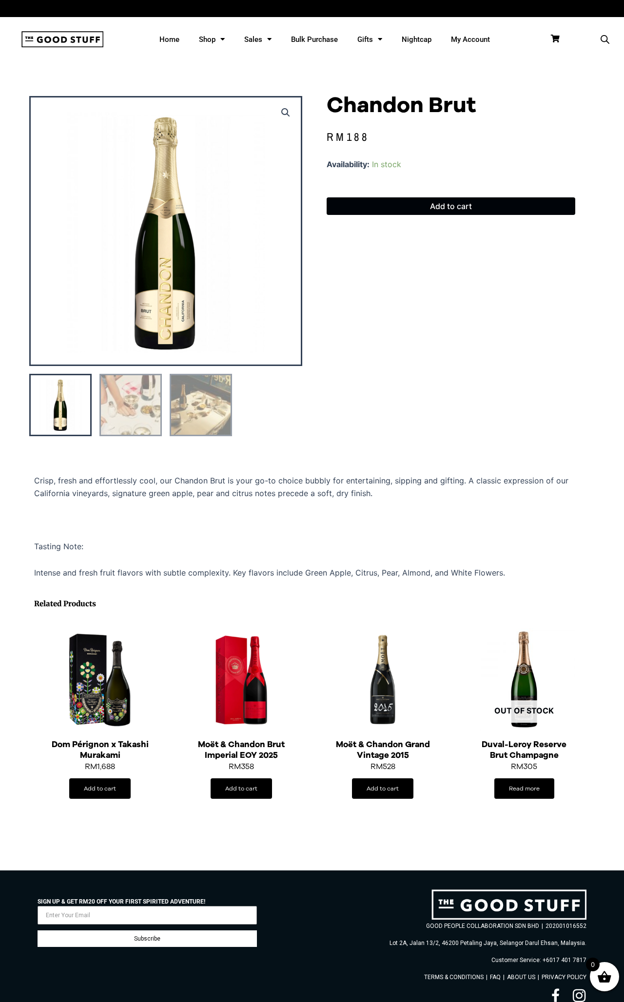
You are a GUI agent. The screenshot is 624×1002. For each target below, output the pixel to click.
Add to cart (451, 206)
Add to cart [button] (100, 788)
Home (169, 39)
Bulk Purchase (314, 39)
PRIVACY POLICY (564, 977)
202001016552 (566, 926)
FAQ (495, 977)
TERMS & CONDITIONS (454, 977)
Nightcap (416, 39)
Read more (524, 788)
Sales (253, 39)
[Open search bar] (605, 39)
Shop (207, 39)
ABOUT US (521, 977)
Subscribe (147, 938)
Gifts (365, 39)
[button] (285, 112)
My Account (470, 39)
